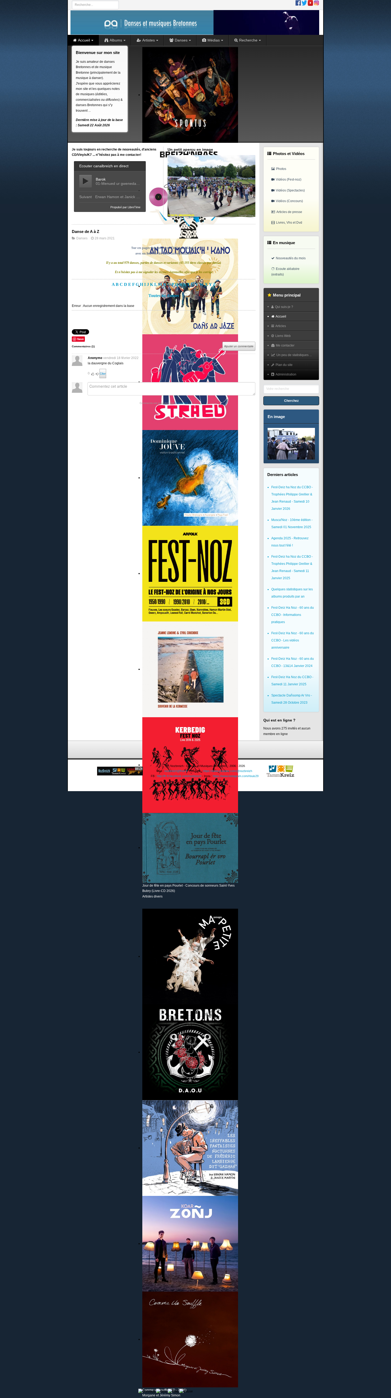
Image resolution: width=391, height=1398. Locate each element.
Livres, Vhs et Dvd (289, 222)
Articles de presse (289, 212)
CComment (181, 403)
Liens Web (283, 336)
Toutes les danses (163, 295)
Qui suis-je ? (284, 307)
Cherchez (291, 401)
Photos (281, 169)
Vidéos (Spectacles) (290, 190)
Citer (103, 373)
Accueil (281, 316)
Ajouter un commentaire (238, 346)
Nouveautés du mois (291, 258)
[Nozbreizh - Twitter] (304, 3)
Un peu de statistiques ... (294, 355)
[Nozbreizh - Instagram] (316, 3)
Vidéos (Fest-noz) (288, 179)
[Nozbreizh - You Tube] (310, 3)
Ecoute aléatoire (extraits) (285, 271)
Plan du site (284, 365)
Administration (286, 374)
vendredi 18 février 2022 (121, 358)
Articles (280, 326)
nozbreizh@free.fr (176, 771)
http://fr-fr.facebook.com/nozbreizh (179, 776)
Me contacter (285, 345)
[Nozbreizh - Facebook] (298, 3)
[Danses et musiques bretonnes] (194, 22)
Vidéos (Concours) (289, 201)
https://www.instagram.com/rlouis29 (236, 776)
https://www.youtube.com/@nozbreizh (227, 771)
